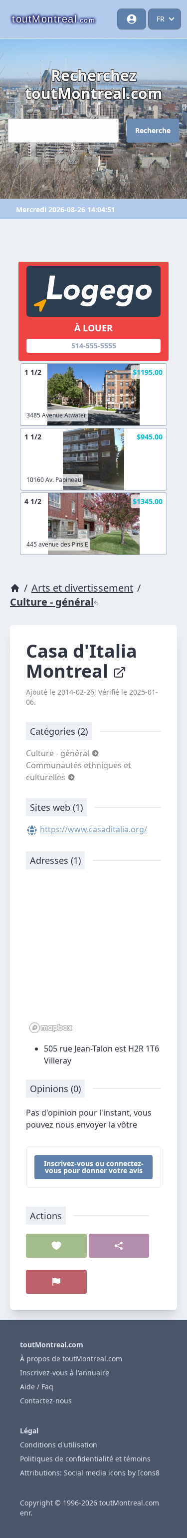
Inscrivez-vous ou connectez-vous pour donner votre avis (94, 1167)
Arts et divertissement (82, 588)
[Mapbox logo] (51, 1028)
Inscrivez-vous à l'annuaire (64, 1372)
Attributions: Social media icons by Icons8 (90, 1472)
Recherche (153, 130)
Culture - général (52, 602)
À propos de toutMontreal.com (71, 1358)
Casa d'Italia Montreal (81, 661)
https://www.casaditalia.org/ (93, 829)
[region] (93, 956)
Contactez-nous (46, 1400)
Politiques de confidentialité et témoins (85, 1458)
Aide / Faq (36, 1386)
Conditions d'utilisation (58, 1444)
